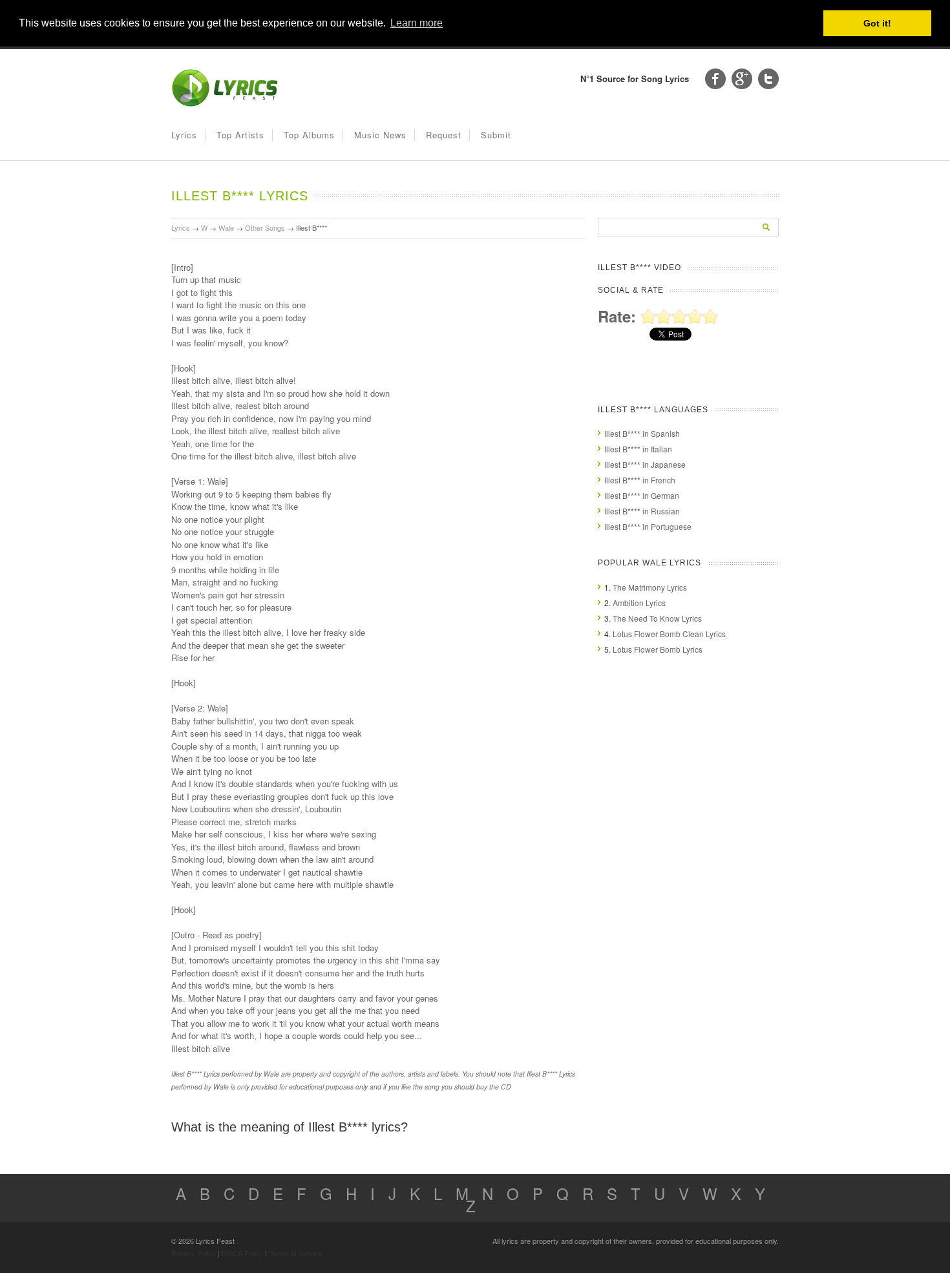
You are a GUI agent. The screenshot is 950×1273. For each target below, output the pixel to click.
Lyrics (184, 135)
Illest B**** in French (639, 479)
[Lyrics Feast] (225, 104)
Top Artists (240, 135)
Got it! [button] (877, 23)
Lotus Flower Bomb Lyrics (657, 649)
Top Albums (309, 135)
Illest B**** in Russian (642, 510)
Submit (496, 135)
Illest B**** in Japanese (645, 464)
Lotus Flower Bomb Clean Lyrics (669, 633)
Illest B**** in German (641, 495)
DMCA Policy (242, 1253)
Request (443, 135)
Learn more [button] (416, 22)
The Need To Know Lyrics (657, 618)
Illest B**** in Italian (638, 448)
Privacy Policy (193, 1253)
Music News (380, 135)
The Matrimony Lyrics (650, 587)
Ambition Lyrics (639, 602)
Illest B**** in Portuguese (647, 526)
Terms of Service (295, 1253)
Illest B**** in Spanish (642, 433)
